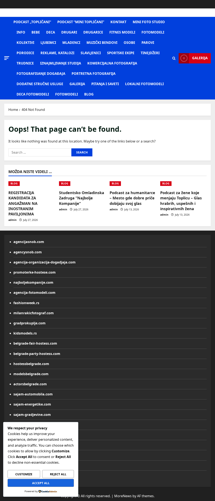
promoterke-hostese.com (34, 272)
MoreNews (123, 496)
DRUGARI (69, 32)
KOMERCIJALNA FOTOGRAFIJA (112, 63)
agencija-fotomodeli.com (34, 292)
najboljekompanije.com (33, 282)
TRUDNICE (25, 63)
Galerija (200, 58)
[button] (6, 58)
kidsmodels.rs (25, 333)
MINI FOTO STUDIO (149, 22)
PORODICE (25, 53)
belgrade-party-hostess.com (36, 353)
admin (12, 220)
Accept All (41, 483)
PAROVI (148, 42)
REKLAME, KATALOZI (57, 53)
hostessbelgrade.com (31, 363)
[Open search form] (174, 58)
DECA (50, 32)
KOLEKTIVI (25, 42)
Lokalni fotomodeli (144, 84)
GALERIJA (77, 84)
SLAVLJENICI (91, 53)
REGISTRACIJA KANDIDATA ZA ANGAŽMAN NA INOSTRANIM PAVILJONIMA (22, 203)
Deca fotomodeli (33, 94)
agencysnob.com (27, 252)
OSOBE (129, 42)
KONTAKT (118, 22)
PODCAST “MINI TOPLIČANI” (80, 22)
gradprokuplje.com (29, 323)
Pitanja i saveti (105, 84)
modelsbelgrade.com (31, 374)
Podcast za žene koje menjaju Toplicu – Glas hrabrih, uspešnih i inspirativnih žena (181, 200)
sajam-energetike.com (32, 404)
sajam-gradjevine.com (32, 414)
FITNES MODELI (122, 32)
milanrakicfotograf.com (33, 313)
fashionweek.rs (26, 303)
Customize (23, 474)
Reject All (58, 474)
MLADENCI (71, 42)
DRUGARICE (93, 32)
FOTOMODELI (153, 32)
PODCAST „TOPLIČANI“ (32, 22)
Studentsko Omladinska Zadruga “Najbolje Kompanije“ (81, 198)
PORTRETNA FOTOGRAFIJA (93, 73)
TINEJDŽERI (150, 53)
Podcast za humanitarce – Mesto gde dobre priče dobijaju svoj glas (132, 198)
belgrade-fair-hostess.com (35, 343)
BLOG (89, 94)
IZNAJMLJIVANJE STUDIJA (60, 63)
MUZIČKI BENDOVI (102, 42)
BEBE (35, 32)
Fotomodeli (66, 94)
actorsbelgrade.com (30, 384)
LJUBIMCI (48, 42)
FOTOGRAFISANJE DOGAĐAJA (41, 73)
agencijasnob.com (28, 241)
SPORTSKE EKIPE (120, 53)
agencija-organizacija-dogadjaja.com (44, 262)
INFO (21, 32)
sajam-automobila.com (33, 394)
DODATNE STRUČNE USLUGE (40, 84)
